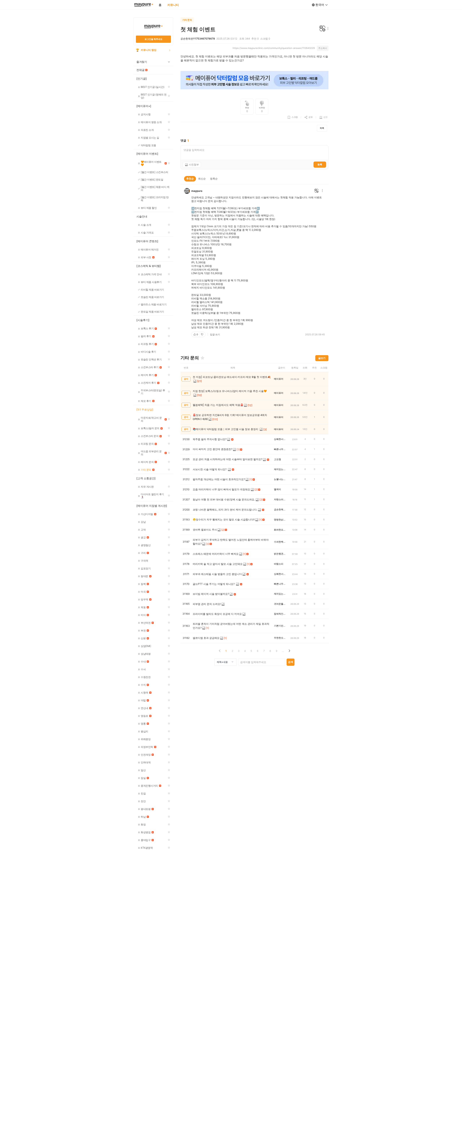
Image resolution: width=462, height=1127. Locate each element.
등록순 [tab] (214, 178)
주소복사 (322, 48)
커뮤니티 (173, 5)
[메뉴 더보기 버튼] (327, 28)
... (283, 650)
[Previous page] (220, 651)
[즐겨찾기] (202, 358)
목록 (322, 128)
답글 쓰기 (215, 334)
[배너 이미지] (254, 80)
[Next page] (289, 651)
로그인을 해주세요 (153, 39)
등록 (319, 164)
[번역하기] (322, 28)
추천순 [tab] (190, 178)
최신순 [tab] (202, 178)
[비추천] (202, 334)
